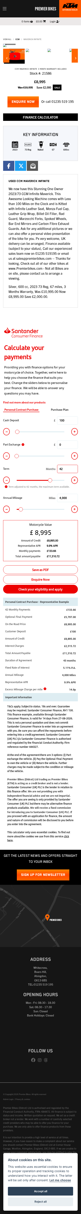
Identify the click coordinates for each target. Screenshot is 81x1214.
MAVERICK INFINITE (32, 39)
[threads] (47, 1060)
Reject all (40, 1201)
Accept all (40, 1191)
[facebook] (34, 1060)
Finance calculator (40, 117)
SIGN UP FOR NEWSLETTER (43, 875)
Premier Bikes (45, 8)
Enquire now (23, 102)
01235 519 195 (63, 101)
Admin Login (8, 1099)
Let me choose (60, 1180)
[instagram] (41, 1060)
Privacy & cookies (22, 1099)
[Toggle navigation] (4, 8)
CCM (17, 39)
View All (7, 39)
